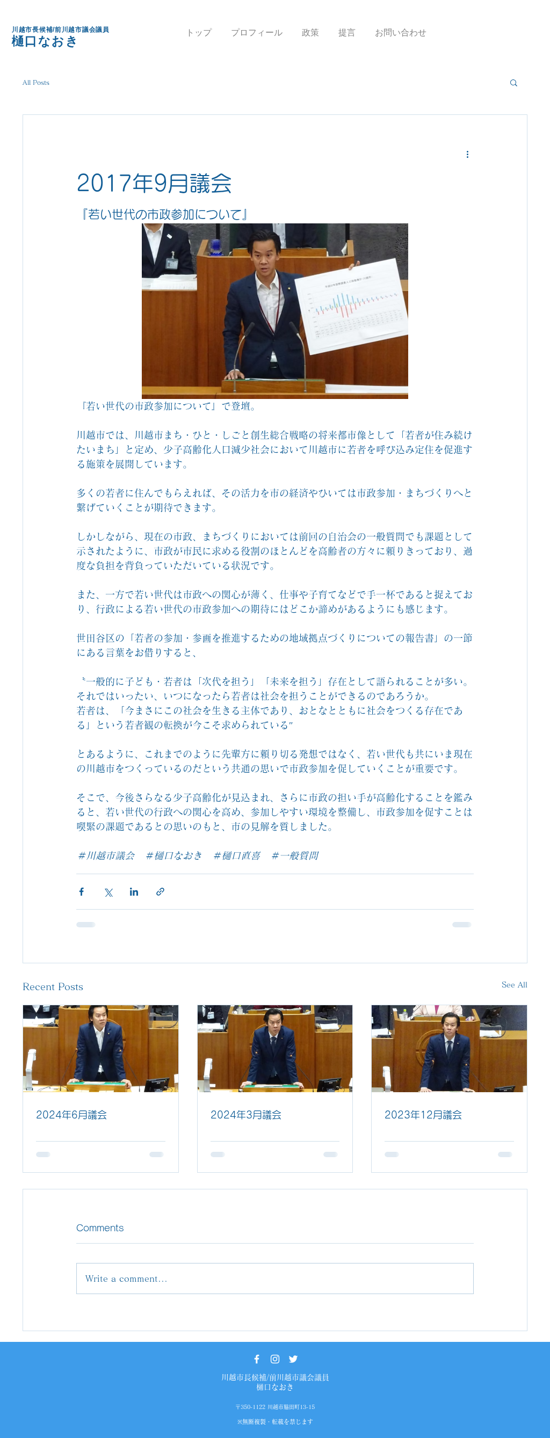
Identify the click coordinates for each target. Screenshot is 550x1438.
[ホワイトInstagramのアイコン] (275, 1359)
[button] (514, 82)
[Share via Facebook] (81, 892)
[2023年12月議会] (449, 1048)
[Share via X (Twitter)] (108, 892)
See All (514, 985)
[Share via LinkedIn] (134, 892)
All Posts (36, 82)
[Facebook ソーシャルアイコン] (257, 1359)
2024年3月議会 (246, 1115)
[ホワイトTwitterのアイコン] (293, 1359)
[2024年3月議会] (275, 1048)
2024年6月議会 (71, 1115)
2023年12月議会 (423, 1115)
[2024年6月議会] (100, 1048)
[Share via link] (160, 892)
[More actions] (467, 153)
